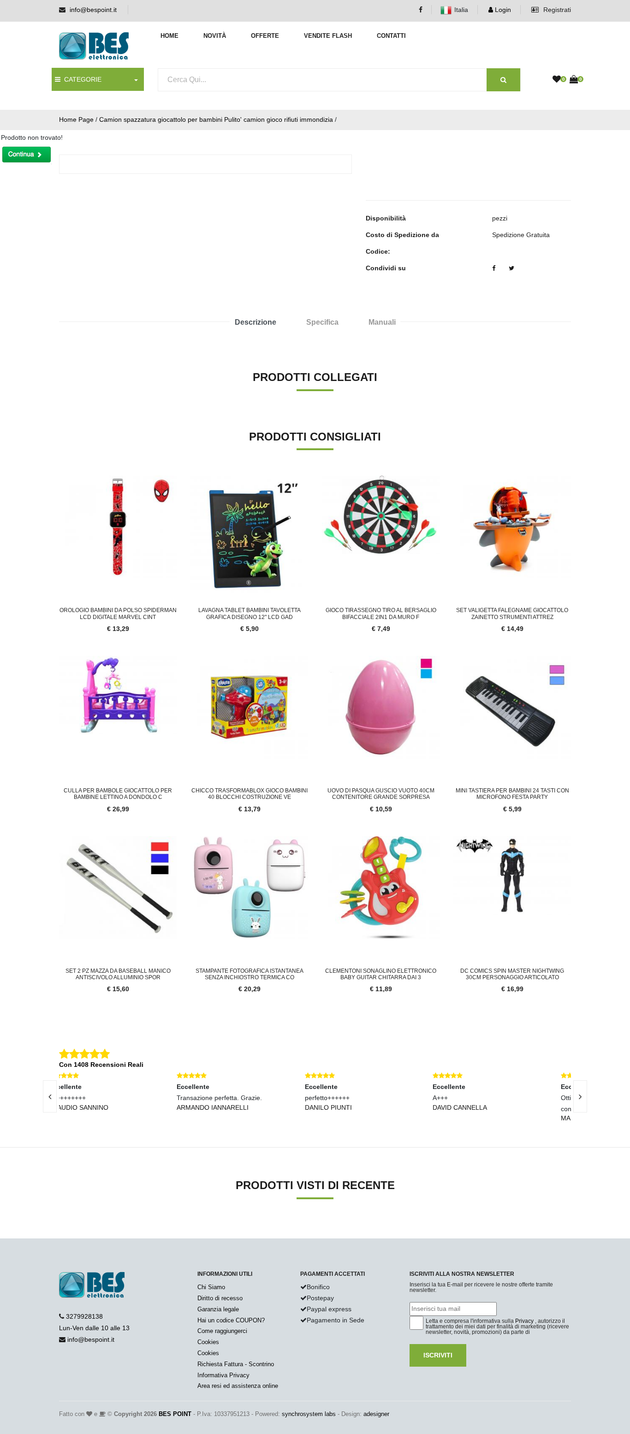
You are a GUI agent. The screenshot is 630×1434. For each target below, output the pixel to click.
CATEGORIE (80, 79)
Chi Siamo (211, 1287)
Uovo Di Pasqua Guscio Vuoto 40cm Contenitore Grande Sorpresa (380, 793)
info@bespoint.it (93, 9)
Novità (214, 35)
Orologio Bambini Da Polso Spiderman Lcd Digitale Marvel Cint (118, 613)
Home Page (76, 119)
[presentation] (50, 1096)
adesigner (376, 1413)
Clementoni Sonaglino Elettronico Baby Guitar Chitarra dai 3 (380, 974)
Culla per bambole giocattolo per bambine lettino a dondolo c (118, 793)
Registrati (556, 9)
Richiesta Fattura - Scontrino (235, 1364)
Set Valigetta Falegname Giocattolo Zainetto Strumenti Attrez (512, 613)
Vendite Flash (328, 35)
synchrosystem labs (309, 1413)
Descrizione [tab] (255, 322)
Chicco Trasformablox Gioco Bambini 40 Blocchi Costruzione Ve (249, 793)
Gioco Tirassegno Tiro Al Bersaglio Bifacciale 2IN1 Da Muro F (381, 613)
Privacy (524, 1321)
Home (169, 35)
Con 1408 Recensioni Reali (101, 1064)
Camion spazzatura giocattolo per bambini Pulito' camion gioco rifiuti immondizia (216, 119)
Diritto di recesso (220, 1298)
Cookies (208, 1342)
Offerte (265, 35)
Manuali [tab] (382, 322)
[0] (557, 79)
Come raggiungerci (222, 1330)
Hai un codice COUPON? (231, 1320)
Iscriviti (437, 1355)
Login (502, 9)
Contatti (391, 35)
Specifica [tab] (322, 322)
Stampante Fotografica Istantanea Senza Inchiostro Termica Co (249, 974)
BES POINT (175, 1413)
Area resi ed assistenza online (237, 1385)
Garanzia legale (218, 1309)
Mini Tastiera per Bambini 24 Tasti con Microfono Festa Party (512, 793)
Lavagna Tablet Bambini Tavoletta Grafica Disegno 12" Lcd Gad (249, 613)
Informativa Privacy (223, 1375)
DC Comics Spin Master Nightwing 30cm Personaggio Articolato (512, 974)
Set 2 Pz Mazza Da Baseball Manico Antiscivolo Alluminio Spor (118, 974)
